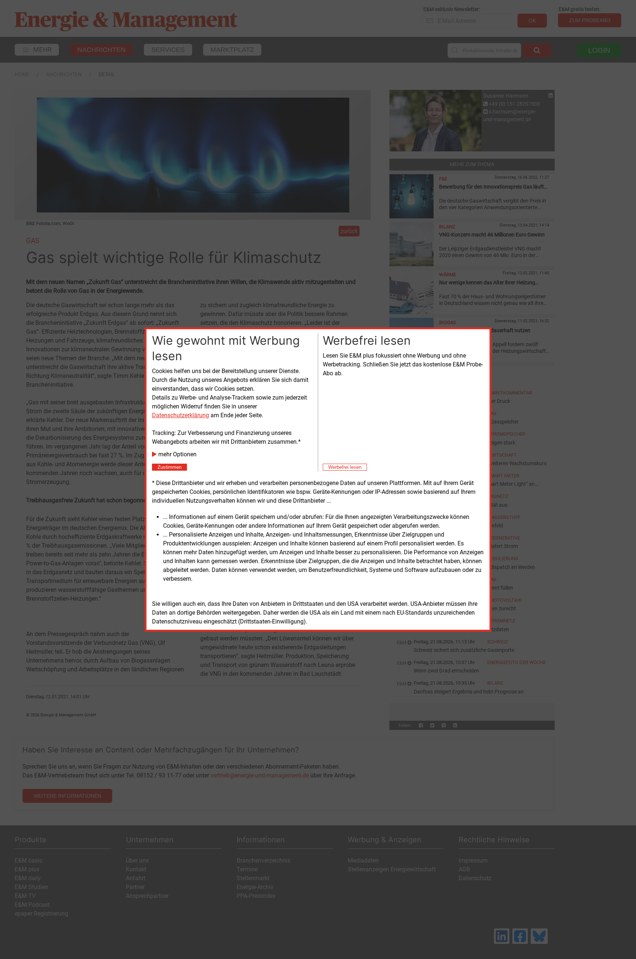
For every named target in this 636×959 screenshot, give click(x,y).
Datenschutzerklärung (180, 415)
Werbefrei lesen (344, 467)
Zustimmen (169, 467)
